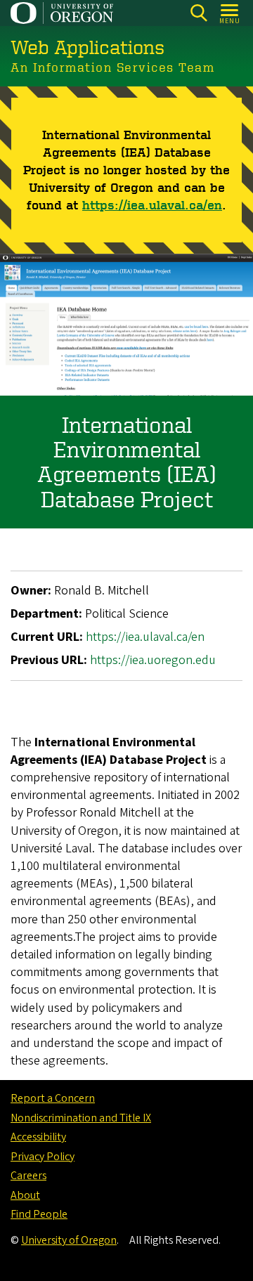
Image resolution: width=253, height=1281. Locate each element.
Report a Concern (53, 1098)
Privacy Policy (42, 1156)
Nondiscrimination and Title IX (81, 1118)
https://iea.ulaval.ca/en (152, 204)
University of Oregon (69, 1240)
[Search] (198, 13)
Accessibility (38, 1137)
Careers (28, 1175)
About (25, 1195)
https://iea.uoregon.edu (153, 660)
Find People (39, 1214)
